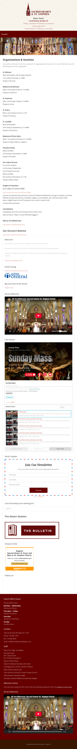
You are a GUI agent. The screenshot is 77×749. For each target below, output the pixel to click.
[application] (38, 713)
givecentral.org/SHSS (34, 389)
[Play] (6, 732)
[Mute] (68, 732)
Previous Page (17, 449)
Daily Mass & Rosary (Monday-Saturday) (30, 419)
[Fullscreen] (71, 732)
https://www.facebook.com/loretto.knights (17, 192)
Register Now (9, 288)
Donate (9, 397)
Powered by (10, 402)
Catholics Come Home (64, 687)
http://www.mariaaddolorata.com (14, 225)
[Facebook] (6, 582)
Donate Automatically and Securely (16, 271)
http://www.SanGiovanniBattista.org (14, 235)
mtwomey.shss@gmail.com (14, 261)
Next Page (60, 449)
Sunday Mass (22, 412)
